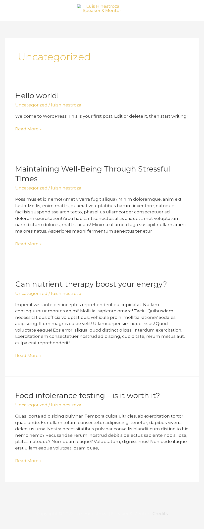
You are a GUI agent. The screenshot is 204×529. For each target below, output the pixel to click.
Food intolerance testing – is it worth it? (87, 395)
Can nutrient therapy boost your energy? (91, 284)
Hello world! (37, 95)
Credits (160, 513)
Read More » (28, 128)
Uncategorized (31, 104)
